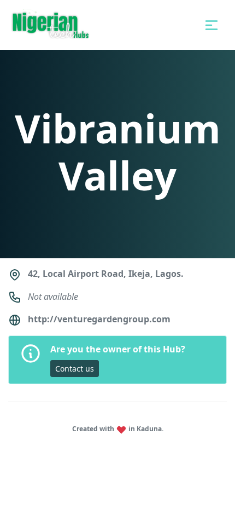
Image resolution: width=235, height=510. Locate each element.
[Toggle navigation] (211, 25)
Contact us (74, 368)
